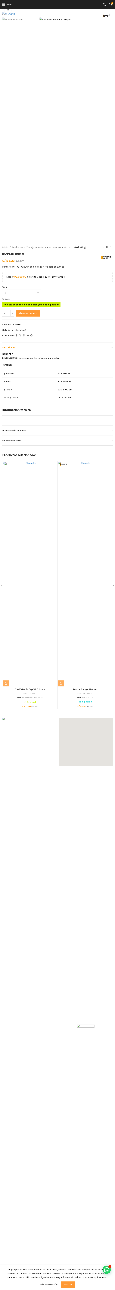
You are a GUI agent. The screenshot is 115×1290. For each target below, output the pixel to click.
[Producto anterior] (104, 247)
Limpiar (7, 299)
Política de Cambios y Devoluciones (21, 1019)
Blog (4, 1039)
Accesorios (55, 247)
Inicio (5, 247)
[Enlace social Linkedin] (27, 335)
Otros (67, 247)
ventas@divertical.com (18, 984)
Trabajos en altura (36, 247)
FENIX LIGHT (29, 693)
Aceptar (68, 1284)
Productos (17, 247)
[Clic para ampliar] (7, 10)
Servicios (7, 1008)
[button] (5, 14)
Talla (4, 287)
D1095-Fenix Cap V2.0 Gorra (30, 689)
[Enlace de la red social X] (20, 335)
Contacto (7, 1045)
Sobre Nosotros (10, 1002)
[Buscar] (105, 4)
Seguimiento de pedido (72, 1008)
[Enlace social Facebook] (16, 335)
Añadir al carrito (28, 313)
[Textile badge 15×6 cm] (85, 574)
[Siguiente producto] (111, 247)
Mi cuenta (64, 1002)
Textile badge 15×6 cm (85, 689)
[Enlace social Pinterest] (24, 335)
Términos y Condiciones (15, 1025)
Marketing (80, 247)
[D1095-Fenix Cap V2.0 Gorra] (30, 574)
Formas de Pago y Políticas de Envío (21, 1013)
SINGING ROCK (85, 693)
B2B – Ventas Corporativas (73, 1013)
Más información (49, 1284)
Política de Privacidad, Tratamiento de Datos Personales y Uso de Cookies (26, 1032)
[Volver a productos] (107, 247)
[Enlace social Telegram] (31, 335)
